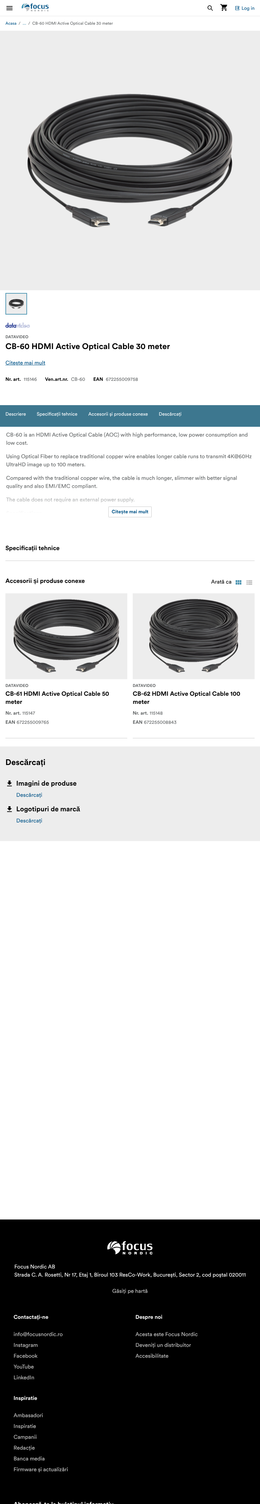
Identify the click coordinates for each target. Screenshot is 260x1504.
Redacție (24, 1448)
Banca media (29, 1458)
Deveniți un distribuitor (163, 1345)
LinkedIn (24, 1377)
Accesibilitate (152, 1356)
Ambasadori (28, 1415)
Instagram (26, 1345)
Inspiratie (25, 1426)
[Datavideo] (17, 325)
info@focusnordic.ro (38, 1334)
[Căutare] (210, 8)
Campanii (25, 1437)
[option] (16, 304)
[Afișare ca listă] (249, 582)
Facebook (26, 1356)
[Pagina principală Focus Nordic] (35, 8)
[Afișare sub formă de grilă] (238, 582)
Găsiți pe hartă (130, 1291)
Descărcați (29, 795)
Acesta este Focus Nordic (166, 1334)
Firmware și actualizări (41, 1469)
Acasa (11, 23)
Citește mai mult (25, 363)
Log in (248, 8)
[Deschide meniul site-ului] (13, 8)
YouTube (24, 1366)
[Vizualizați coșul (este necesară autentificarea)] (224, 8)
